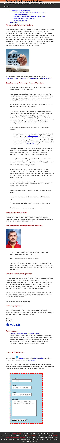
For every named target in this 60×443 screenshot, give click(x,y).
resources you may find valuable (15, 437)
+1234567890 (30, 144)
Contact (6, 6)
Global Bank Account (19, 4)
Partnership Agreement (20, 20)
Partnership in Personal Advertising (20, 10)
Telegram (21, 358)
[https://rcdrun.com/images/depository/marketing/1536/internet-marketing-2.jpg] (17, 72)
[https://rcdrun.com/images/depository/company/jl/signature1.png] (13, 326)
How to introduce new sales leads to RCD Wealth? (24, 333)
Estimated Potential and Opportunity (24, 18)
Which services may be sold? (22, 14)
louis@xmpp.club (31, 360)
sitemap (55, 435)
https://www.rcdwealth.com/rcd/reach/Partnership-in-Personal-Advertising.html (29, 78)
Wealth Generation (43, 4)
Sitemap (52, 4)
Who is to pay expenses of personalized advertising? (29, 16)
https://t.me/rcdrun (38, 358)
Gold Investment (31, 4)
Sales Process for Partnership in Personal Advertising (29, 12)
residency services (33, 136)
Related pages (14, 22)
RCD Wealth (8, 4)
